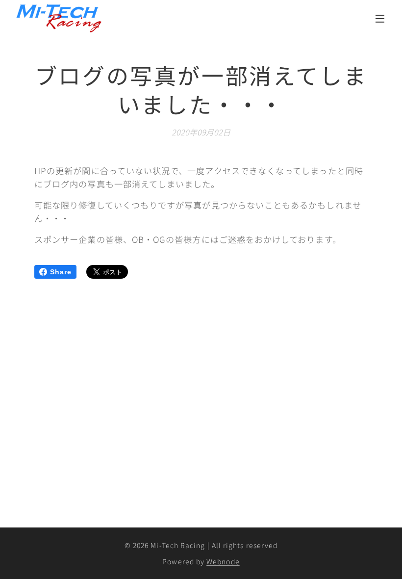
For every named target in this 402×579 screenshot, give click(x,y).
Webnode (223, 561)
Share (61, 272)
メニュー (380, 18)
